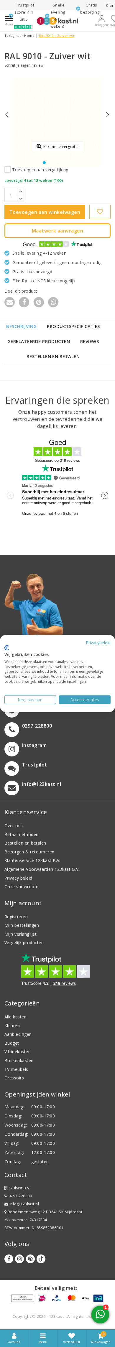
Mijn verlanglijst (20, 934)
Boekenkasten (19, 1060)
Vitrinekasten (17, 1051)
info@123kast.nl (24, 1203)
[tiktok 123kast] (41, 1259)
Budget (11, 1043)
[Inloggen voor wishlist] (100, 212)
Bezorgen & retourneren (29, 852)
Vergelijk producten (24, 942)
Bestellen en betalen (53, 356)
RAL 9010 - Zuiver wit (57, 35)
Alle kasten (15, 1017)
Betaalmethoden (21, 834)
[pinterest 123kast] (30, 1259)
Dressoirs (14, 1078)
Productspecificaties (73, 326)
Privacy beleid (18, 878)
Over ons (13, 825)
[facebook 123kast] (8, 1259)
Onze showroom (21, 886)
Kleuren (12, 1025)
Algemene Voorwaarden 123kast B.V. (42, 869)
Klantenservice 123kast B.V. (32, 860)
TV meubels (16, 1069)
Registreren (16, 916)
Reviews (89, 341)
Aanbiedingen (18, 1034)
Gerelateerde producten (38, 341)
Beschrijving (21, 326)
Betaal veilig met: (56, 1288)
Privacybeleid (98, 642)
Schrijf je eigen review (23, 65)
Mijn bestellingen (21, 925)
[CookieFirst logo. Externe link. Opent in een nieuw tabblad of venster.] (6, 648)
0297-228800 (19, 1195)
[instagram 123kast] (19, 1259)
